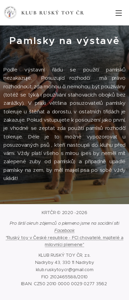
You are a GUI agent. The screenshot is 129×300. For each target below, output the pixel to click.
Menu (119, 13)
